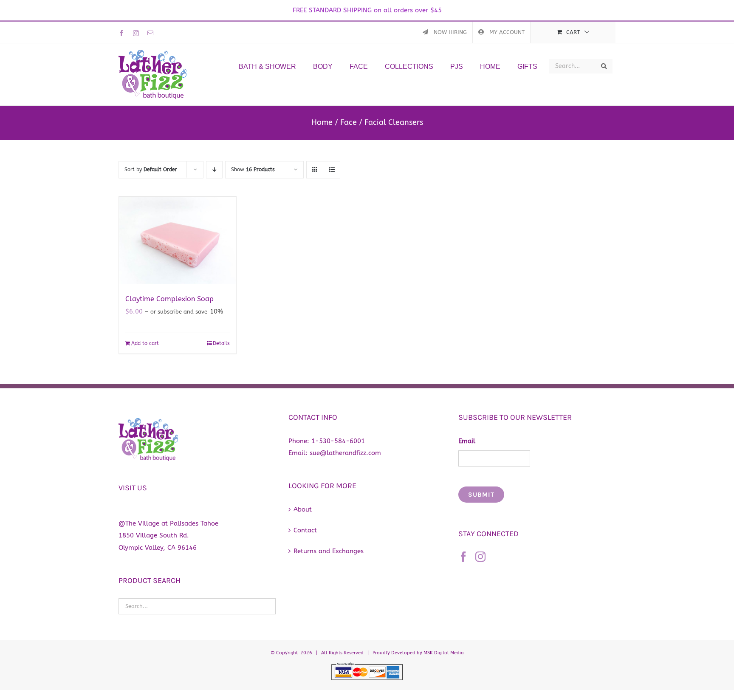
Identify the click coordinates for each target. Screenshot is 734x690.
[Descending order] (214, 169)
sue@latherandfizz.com (345, 453)
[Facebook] (463, 556)
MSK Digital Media (443, 653)
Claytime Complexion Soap (169, 299)
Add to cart (145, 343)
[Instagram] (480, 556)
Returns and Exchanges (329, 551)
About (303, 509)
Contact (305, 530)
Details (221, 343)
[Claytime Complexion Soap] (177, 241)
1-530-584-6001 (338, 441)
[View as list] (331, 169)
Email (466, 441)
